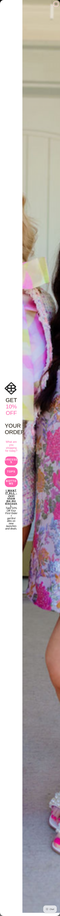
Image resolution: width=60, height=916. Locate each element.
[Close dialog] (56, 4)
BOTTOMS (11, 482)
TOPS (11, 471)
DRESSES (11, 461)
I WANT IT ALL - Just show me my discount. (11, 494)
